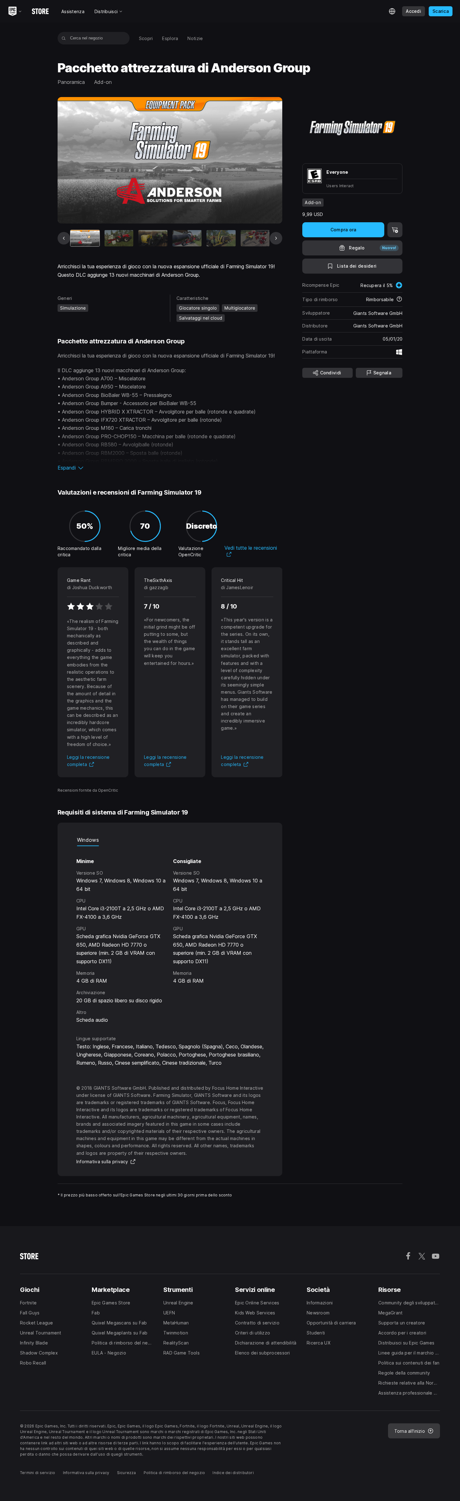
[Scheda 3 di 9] (153, 238)
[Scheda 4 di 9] (187, 238)
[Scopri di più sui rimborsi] (399, 299)
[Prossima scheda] (276, 238)
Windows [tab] (88, 840)
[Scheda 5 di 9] (221, 238)
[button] (170, 468)
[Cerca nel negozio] (64, 38)
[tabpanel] (170, 935)
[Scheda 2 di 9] (119, 238)
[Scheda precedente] (64, 238)
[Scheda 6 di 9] (255, 238)
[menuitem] (146, 38)
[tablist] (170, 840)
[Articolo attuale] (85, 238)
